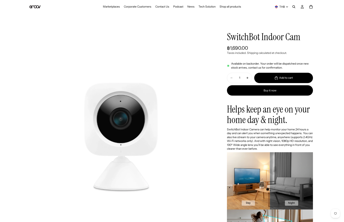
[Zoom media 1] (122, 118)
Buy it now (270, 90)
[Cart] (311, 6)
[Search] (293, 6)
